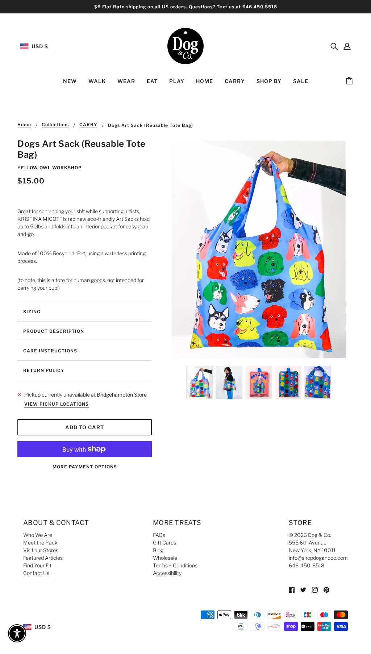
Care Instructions (50, 350)
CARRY (88, 125)
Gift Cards (164, 542)
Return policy (43, 370)
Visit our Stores (40, 550)
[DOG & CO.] (185, 45)
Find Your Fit (37, 565)
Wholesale (165, 558)
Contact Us (36, 573)
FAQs (159, 535)
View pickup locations (56, 404)
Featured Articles (43, 558)
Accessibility (167, 573)
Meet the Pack (40, 542)
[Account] (347, 46)
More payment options (85, 466)
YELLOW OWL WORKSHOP (49, 167)
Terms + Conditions (175, 565)
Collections (55, 125)
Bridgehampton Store (122, 395)
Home (24, 125)
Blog (158, 550)
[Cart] (350, 81)
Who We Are (37, 535)
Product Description (53, 331)
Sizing (32, 311)
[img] (334, 46)
